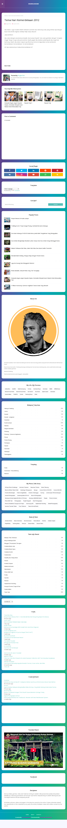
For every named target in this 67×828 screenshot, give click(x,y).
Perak (34, 437)
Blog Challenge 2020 (34, 540)
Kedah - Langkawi (34, 417)
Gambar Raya (37, 389)
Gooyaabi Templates (46, 817)
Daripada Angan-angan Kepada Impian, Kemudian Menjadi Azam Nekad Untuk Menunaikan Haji (13, 104)
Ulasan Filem (40, 523)
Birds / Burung (45, 487)
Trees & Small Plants (33, 506)
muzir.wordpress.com (10, 630)
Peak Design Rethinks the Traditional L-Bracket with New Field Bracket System (26, 697)
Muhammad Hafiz (9, 391)
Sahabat (52, 391)
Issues (34, 560)
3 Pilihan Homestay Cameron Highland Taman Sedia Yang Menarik (29, 285)
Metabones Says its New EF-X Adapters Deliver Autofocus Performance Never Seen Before (29, 682)
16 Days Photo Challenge (11, 487)
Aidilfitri (14, 389)
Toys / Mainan (22, 506)
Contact (38, 814)
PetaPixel (6, 680)
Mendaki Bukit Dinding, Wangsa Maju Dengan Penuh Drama (27, 256)
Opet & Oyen (45, 391)
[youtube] (33, 174)
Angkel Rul (8, 24)
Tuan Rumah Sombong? (11, 648)
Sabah (34, 446)
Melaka (34, 425)
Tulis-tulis (34, 592)
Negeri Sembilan (34, 428)
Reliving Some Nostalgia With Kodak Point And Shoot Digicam (21, 627)
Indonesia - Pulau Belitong (34, 470)
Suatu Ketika (8, 394)
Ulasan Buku (31, 523)
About (32, 814)
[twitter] (21, 170)
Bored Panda (7, 690)
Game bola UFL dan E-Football (12, 653)
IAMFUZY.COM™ (8, 656)
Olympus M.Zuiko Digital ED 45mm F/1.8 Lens (16, 498)
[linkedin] (33, 170)
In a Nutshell (7, 646)
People (45, 498)
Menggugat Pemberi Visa (11, 643)
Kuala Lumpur (34, 423)
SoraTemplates (26, 817)
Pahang (34, 431)
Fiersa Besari (37, 520)
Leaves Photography (10, 495)
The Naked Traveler (9, 641)
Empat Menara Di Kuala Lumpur (20, 218)
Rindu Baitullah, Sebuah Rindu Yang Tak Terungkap (25, 270)
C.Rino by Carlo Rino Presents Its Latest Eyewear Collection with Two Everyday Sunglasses (29, 658)
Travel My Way (8, 615)
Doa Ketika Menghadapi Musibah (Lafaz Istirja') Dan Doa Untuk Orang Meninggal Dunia (35, 241)
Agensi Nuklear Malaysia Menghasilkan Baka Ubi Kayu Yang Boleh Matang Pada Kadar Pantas (30, 687)
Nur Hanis (37, 391)
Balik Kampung (22, 389)
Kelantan (34, 420)
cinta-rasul (7, 620)
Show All (6, 667)
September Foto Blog (41, 503)
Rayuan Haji (47, 103)
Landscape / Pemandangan (53, 492)
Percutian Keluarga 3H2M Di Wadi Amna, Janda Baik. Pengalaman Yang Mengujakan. (34, 233)
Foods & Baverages (10, 492)
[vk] (9, 174)
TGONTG (15, 394)
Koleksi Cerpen (51, 520)
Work (36, 394)
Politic (34, 575)
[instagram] (21, 174)
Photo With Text (8, 501)
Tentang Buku (16, 523)
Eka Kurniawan (27, 520)
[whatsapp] (45, 174)
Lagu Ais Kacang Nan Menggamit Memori (22, 263)
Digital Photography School (11, 696)
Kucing (42, 492)
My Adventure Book (9, 636)
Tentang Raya (28, 394)
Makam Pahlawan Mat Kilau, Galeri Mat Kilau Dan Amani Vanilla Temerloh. (31, 248)
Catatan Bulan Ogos (34, 549)
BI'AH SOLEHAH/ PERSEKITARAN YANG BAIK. (15, 622)
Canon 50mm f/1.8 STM (45, 490)
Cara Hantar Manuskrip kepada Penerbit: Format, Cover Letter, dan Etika (24, 663)
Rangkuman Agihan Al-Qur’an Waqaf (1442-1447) (18, 632)
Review (34, 580)
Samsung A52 (29, 503)
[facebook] (9, 170)
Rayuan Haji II (28, 103)
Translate (17, 190)
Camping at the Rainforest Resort (13, 637)
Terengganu (34, 454)
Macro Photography (36, 495)
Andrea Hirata (8, 520)
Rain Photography (37, 501)
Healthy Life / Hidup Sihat (34, 558)
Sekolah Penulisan (9, 661)
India (34, 468)
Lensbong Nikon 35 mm (23, 495)
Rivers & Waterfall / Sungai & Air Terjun (14, 503)
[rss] (57, 174)
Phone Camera (53, 498)
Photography (18, 501)
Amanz (6, 685)
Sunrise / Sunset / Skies (11, 506)
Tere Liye (24, 523)
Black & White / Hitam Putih (11, 490)
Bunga (35, 490)
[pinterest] (57, 170)
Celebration (34, 555)
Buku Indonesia (18, 520)
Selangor (34, 451)
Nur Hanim (30, 391)
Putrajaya (34, 443)
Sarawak (34, 448)
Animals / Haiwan (23, 487)
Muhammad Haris (21, 391)
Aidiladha (7, 389)
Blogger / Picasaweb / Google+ (34, 543)
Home (5, 15)
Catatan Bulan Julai (34, 546)
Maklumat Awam (34, 566)
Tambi (21, 394)
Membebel (34, 569)
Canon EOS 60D (57, 490)
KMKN (51, 389)
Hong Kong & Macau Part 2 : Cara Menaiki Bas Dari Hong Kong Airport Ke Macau (26, 617)
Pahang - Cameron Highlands (34, 434)
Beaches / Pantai (35, 487)
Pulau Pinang (34, 440)
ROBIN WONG (7, 625)
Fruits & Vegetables (21, 492)
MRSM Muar (57, 389)
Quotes (34, 578)
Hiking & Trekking (34, 408)
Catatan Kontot (34, 552)
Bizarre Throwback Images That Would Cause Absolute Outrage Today (24, 692)
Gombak (45, 389)
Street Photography (53, 503)
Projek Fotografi (27, 501)
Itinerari (34, 473)
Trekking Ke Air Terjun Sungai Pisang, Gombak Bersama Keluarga (29, 226)
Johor (34, 411)
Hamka (44, 520)
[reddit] (45, 170)
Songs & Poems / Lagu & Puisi (34, 586)
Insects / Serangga (33, 492)
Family (29, 389)
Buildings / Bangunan (26, 490)
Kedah (34, 414)
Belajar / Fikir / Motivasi (34, 537)
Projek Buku (7, 523)
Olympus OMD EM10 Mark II (35, 498)
